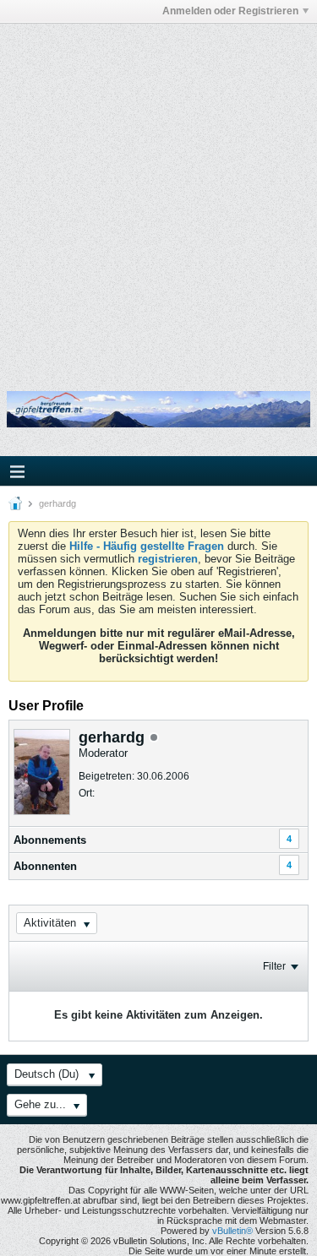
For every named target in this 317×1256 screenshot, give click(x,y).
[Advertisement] (158, 194)
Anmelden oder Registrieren (230, 11)
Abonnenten (45, 866)
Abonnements (50, 840)
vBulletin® (232, 1231)
